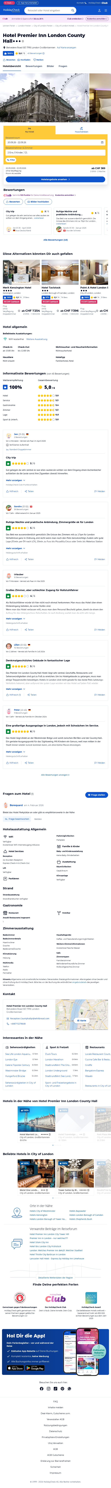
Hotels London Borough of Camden (86, 1215)
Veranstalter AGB (55, 1419)
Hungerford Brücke (15, 1076)
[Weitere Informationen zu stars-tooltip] (22, 41)
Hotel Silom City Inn (39, 1242)
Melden (38, 819)
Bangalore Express (94, 1070)
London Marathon (54, 1059)
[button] (44, 97)
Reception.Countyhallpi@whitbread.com (29, 1018)
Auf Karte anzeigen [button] (66, 47)
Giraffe (88, 1065)
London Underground (56, 1070)
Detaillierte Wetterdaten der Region (55, 1277)
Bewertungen (34, 66)
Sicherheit (55, 1467)
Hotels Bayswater (77, 1211)
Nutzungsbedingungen (55, 1425)
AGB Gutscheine (55, 1455)
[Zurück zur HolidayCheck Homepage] (11, 10)
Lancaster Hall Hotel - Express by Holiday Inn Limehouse (57, 1258)
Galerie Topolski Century (17, 1065)
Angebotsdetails (79, 982)
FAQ (55, 1401)
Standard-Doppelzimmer (20, 449)
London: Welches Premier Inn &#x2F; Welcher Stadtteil (56, 1250)
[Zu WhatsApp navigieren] (69, 1388)
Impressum (55, 1473)
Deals (8, 3)
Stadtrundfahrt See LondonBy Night (58, 1076)
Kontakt (80, 3)
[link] (99, 10)
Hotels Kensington (38, 1215)
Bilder (50, 66)
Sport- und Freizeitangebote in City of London (60, 1084)
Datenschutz (55, 1431)
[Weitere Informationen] (19, 310)
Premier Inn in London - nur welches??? (49, 1238)
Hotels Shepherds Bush (80, 1219)
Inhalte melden (55, 1407)
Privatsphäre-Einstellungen (55, 1437)
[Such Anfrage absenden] (72, 10)
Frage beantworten (19, 819)
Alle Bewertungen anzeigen (54, 774)
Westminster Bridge (15, 1070)
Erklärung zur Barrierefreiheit (56, 1461)
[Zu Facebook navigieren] (41, 1388)
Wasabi (88, 1076)
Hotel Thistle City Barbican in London (48, 1254)
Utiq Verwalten (55, 1443)
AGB (55, 1449)
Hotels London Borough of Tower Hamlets (48, 1219)
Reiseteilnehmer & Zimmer (19, 148)
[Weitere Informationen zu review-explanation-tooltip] (43, 53)
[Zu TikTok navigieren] (55, 1388)
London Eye (11, 1059)
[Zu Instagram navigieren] (48, 1388)
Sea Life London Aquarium (18, 1054)
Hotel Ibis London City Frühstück (45, 1246)
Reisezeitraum (12, 137)
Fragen (63, 66)
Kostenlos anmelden (96, 19)
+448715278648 (18, 1023)
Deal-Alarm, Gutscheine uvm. (55, 1413)
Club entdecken (74, 19)
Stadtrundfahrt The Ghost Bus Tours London (58, 1065)
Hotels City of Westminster (42, 1211)
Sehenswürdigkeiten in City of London (20, 1084)
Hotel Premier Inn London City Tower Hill (49, 1234)
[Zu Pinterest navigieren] (62, 1388)
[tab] (29, 130)
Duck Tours (51, 1054)
